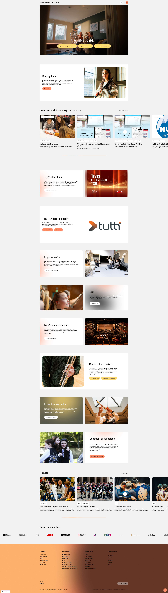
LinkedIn (110, 557)
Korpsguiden (47, 88)
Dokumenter (65, 556)
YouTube (110, 562)
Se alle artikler (124, 473)
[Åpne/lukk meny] (121, 2)
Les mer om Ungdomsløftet (52, 270)
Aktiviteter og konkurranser (69, 566)
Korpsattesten (89, 558)
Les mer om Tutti (48, 229)
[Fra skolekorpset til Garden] (95, 494)
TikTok (109, 564)
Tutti (86, 554)
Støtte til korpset (95, 378)
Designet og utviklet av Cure (121, 589)
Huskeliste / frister (67, 564)
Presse (41, 558)
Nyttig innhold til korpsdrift (109, 378)
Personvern (95, 589)
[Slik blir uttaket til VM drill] (132, 494)
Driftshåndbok (89, 556)
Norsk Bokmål (4, 591)
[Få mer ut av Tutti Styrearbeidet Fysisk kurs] (132, 131)
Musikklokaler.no (89, 564)
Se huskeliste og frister (51, 417)
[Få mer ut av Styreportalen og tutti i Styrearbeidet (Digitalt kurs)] (95, 132)
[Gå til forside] (42, 583)
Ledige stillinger (44, 560)
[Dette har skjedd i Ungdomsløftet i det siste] (57, 494)
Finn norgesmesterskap (51, 338)
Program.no (88, 560)
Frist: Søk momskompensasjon (102, 46)
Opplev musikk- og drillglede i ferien (67, 46)
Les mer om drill (94, 303)
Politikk (64, 560)
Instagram (110, 555)
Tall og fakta (43, 564)
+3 (95, 140)
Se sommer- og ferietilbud (97, 456)
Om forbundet (43, 556)
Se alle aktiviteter (123, 110)
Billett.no (87, 566)
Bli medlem (42, 562)
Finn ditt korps (66, 558)
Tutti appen (58, 229)
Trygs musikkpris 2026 (51, 190)
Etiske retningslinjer (67, 562)
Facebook (110, 560)
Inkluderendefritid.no (90, 568)
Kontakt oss (43, 554)
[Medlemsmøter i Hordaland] (57, 131)
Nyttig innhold (66, 554)
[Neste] (125, 132)
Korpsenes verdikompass (85, 46)
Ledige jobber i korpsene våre (69, 568)
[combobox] (5, 591)
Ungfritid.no (88, 562)
